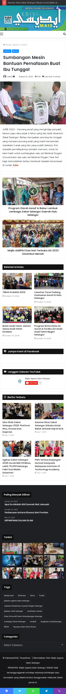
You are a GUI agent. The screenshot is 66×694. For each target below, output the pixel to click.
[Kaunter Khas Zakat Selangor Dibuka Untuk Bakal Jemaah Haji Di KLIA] (49, 411)
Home (8, 44)
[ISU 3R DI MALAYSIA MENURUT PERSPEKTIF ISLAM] (33, 548)
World (6, 627)
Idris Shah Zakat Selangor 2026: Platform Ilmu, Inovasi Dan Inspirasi (16, 427)
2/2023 (23, 44)
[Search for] (64, 34)
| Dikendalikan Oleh (41, 658)
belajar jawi (9, 595)
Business (22, 595)
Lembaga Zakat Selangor (15, 621)
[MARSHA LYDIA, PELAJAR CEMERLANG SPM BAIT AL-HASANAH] (12, 548)
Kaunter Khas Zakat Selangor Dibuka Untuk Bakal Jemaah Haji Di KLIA (49, 425)
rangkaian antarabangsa (51, 621)
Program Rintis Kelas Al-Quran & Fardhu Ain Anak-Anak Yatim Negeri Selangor (48, 330)
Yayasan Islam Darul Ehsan (24, 627)
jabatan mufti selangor (13, 611)
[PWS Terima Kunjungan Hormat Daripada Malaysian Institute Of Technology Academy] (49, 449)
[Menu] (1, 34)
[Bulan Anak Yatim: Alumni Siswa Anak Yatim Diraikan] (17, 314)
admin (9, 76)
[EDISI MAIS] (33, 18)
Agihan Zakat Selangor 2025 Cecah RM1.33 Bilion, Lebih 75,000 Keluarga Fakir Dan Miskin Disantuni (16, 466)
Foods (41, 595)
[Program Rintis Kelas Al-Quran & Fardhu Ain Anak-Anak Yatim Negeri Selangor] (49, 314)
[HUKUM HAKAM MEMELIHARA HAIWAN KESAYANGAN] (54, 548)
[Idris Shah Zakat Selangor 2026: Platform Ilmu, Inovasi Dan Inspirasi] (16, 411)
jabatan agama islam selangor (16, 600)
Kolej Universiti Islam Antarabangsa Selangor (23, 616)
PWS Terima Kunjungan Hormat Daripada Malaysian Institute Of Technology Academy (48, 464)
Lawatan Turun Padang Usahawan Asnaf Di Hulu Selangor (47, 295)
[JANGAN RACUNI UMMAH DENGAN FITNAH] (12, 560)
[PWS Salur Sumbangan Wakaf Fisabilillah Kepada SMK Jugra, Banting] (54, 573)
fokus (32, 595)
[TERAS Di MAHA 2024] (17, 281)
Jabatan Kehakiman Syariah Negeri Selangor (23, 606)
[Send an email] (14, 76)
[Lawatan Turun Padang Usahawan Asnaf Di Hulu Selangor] (49, 281)
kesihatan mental (34, 611)
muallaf (33, 621)
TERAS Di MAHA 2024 (13, 292)
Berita (16, 44)
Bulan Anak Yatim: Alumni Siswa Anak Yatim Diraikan (16, 328)
